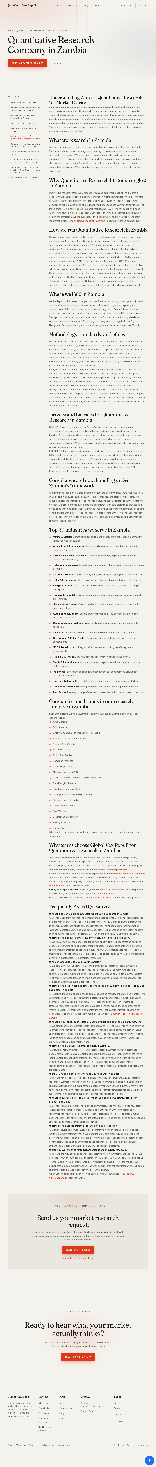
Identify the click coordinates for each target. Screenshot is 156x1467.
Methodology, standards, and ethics (24, 129)
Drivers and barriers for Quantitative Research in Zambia (26, 137)
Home (10, 30)
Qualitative (43, 1413)
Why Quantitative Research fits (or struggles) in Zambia (25, 109)
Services (59, 5)
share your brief (57, 885)
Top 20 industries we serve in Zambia (24, 153)
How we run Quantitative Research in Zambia (22, 116)
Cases (69, 5)
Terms (117, 1408)
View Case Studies (102, 897)
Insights (63, 1413)
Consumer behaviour (43, 1420)
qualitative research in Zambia (89, 220)
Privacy (117, 1403)
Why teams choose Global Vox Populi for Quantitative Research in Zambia (25, 170)
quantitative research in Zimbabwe (127, 873)
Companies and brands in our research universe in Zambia (24, 160)
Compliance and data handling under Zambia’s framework (25, 145)
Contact (95, 5)
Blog (86, 5)
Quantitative (44, 1408)
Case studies (65, 1408)
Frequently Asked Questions (23, 177)
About (78, 5)
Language (118, 1414)
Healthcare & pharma (44, 1429)
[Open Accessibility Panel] (149, 1460)
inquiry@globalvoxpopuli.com (78, 1257)
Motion (142, 5)
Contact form (86, 1411)
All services (44, 1403)
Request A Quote (105, 893)
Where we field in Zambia (22, 123)
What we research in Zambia (24, 102)
